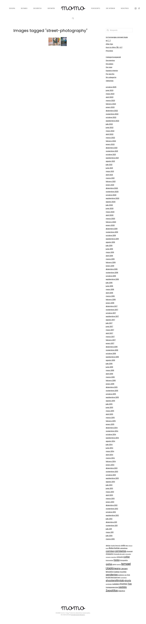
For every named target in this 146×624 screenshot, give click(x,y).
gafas (109, 564)
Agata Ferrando (116, 545)
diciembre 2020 (112, 188)
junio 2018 (109, 286)
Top (130, 583)
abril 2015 (109, 414)
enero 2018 (110, 303)
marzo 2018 (110, 296)
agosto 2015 (110, 401)
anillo (123, 545)
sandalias (124, 577)
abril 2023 (109, 97)
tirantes (123, 584)
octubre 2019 (111, 235)
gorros (119, 564)
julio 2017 (109, 323)
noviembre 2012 (112, 509)
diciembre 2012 (111, 505)
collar (126, 556)
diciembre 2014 (112, 428)
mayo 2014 (110, 451)
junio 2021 (109, 168)
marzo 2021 (110, 178)
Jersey (124, 568)
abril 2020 (109, 215)
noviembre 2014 (112, 431)
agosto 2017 (110, 320)
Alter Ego (109, 44)
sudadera (116, 584)
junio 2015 (109, 407)
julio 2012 (109, 519)
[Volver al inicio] (73, 8)
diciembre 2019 (111, 229)
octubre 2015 (111, 394)
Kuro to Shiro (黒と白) (114, 47)
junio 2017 (109, 326)
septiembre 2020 (112, 198)
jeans (117, 568)
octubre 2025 (111, 87)
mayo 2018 (110, 289)
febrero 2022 (111, 141)
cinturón (120, 557)
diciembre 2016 (111, 347)
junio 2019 (109, 249)
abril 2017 (109, 333)
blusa (130, 545)
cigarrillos (113, 557)
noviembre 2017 (112, 310)
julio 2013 (109, 485)
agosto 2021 (110, 161)
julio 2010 (109, 536)
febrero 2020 (111, 222)
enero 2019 (110, 266)
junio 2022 (109, 127)
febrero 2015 (111, 421)
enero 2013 (110, 502)
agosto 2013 (110, 482)
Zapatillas (112, 590)
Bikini (127, 545)
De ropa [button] (12, 8)
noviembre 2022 (112, 114)
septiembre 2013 (112, 478)
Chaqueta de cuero (119, 554)
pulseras (121, 575)
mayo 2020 (110, 212)
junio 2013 (109, 488)
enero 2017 (110, 343)
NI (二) (108, 40)
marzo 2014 (110, 458)
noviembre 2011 (112, 525)
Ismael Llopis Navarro (78, 615)
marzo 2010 (110, 539)
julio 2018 (109, 283)
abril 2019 (109, 256)
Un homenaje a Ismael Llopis (117, 37)
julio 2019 (109, 245)
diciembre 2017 (111, 306)
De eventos (110, 60)
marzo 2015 (110, 417)
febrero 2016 (111, 380)
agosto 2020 (110, 202)
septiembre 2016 (112, 357)
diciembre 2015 (111, 387)
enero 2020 (110, 225)
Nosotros (125, 8)
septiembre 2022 (112, 121)
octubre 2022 (111, 117)
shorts (127, 580)
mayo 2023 (110, 94)
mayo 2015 (110, 411)
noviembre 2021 (112, 151)
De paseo (109, 64)
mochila (123, 572)
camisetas (120, 551)
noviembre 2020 (112, 191)
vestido (122, 587)
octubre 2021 (111, 154)
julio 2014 (109, 444)
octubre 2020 (111, 195)
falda (116, 560)
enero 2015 (110, 424)
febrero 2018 (111, 299)
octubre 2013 (111, 475)
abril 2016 (109, 374)
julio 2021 (109, 164)
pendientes (112, 574)
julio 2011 (109, 529)
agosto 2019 (110, 242)
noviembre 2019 (112, 232)
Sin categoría (111, 77)
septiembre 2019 (112, 239)
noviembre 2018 (112, 272)
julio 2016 (109, 363)
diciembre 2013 (111, 468)
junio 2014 (109, 448)
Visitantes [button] (51, 8)
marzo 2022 (110, 138)
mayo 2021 (110, 171)
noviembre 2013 (112, 471)
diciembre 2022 (112, 111)
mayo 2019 (110, 252)
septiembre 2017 (112, 316)
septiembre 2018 (112, 279)
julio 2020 (109, 205)
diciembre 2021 (111, 148)
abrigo (108, 546)
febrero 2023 (111, 104)
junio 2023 (109, 90)
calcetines (123, 548)
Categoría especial (113, 57)
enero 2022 (110, 144)
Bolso (111, 548)
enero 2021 (110, 185)
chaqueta (109, 554)
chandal (129, 551)
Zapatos (121, 591)
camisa (110, 551)
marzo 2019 (110, 259)
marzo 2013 (110, 498)
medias (116, 572)
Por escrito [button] (95, 8)
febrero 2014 (111, 461)
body (107, 548)
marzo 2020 (110, 218)
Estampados (109, 560)
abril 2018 (109, 293)
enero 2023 (110, 107)
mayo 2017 (110, 330)
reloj (125, 575)
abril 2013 (109, 495)
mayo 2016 (110, 370)
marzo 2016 (110, 377)
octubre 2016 (111, 353)
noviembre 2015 (112, 390)
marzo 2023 (110, 100)
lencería (109, 572)
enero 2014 (110, 465)
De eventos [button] (37, 8)
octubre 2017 (111, 313)
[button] (73, 18)
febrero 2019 (111, 262)
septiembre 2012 (112, 515)
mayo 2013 (110, 492)
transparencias (112, 587)
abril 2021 (109, 175)
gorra (114, 564)
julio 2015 (109, 404)
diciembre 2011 (111, 522)
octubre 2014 (111, 434)
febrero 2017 (111, 340)
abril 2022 (109, 134)
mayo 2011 (110, 532)
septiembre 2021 (112, 158)
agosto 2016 (110, 360)
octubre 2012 (111, 512)
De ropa (109, 67)
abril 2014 (109, 455)
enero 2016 (110, 384)
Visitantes (109, 81)
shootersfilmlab (115, 580)
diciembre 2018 (111, 269)
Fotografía (124, 560)
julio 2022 (109, 124)
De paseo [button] (24, 8)
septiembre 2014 (112, 438)
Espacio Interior (112, 70)
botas (117, 548)
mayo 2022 (110, 131)
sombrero (109, 584)
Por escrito (110, 74)
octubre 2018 (111, 276)
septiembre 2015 (112, 397)
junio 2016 (109, 367)
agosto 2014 (110, 441)
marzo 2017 (110, 337)
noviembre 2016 (112, 350)
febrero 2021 (111, 181)
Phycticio (109, 51)
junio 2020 (109, 208)
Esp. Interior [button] (110, 8)
